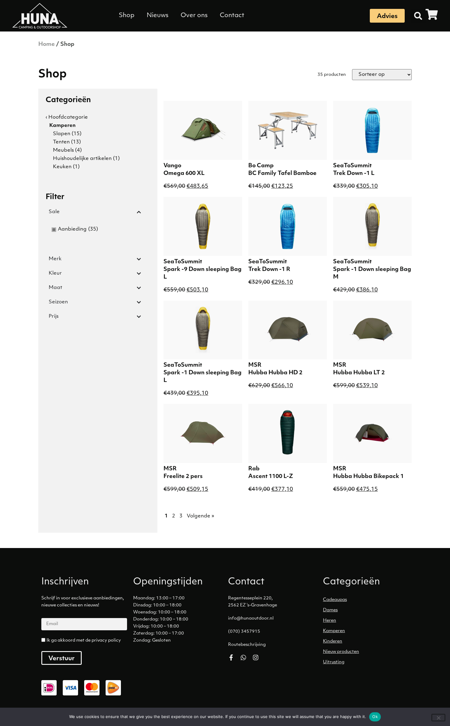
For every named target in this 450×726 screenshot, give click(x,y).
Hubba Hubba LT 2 (359, 373)
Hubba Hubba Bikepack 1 (368, 477)
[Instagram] (256, 657)
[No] (438, 717)
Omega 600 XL (183, 173)
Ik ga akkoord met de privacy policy (84, 640)
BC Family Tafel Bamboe (282, 173)
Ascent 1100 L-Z (270, 477)
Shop (126, 16)
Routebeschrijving (247, 645)
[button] (418, 16)
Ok (375, 716)
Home (46, 44)
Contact (232, 16)
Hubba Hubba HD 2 (275, 373)
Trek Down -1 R (269, 269)
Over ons (194, 16)
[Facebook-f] (231, 657)
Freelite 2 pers (183, 477)
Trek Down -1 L (353, 173)
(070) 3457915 (244, 631)
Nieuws (157, 16)
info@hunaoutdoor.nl (251, 618)
